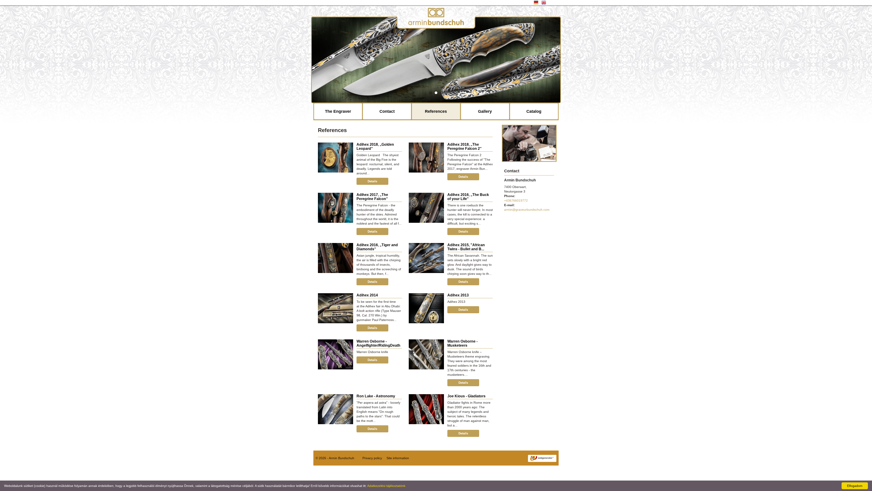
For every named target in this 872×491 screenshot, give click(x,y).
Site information (397, 458)
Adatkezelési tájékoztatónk (386, 486)
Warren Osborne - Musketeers (462, 343)
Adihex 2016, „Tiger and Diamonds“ (377, 247)
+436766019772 (516, 200)
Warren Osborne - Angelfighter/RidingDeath (378, 343)
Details (372, 181)
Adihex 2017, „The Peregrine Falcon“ (372, 197)
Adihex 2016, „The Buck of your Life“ (468, 197)
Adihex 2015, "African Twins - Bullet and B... (466, 247)
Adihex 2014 (367, 295)
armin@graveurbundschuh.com (527, 209)
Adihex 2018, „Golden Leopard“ (375, 146)
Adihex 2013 (458, 295)
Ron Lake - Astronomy (376, 396)
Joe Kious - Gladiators (466, 396)
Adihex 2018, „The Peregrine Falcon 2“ (464, 146)
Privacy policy (372, 458)
